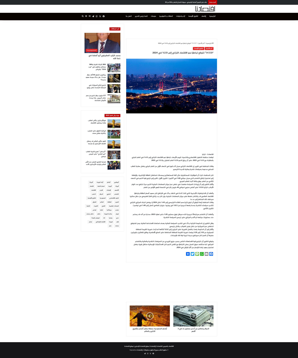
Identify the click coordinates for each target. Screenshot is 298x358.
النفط (88, 206)
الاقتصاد (93, 190)
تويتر (117, 214)
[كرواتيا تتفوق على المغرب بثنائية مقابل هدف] (114, 134)
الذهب (94, 194)
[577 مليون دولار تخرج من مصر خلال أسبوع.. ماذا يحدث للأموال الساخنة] (114, 99)
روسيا (110, 218)
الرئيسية (212, 16)
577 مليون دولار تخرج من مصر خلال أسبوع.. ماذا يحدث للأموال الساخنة (96, 98)
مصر (110, 226)
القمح (103, 206)
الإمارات (109, 190)
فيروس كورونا (95, 218)
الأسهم (117, 190)
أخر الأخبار (201, 43)
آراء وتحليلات (180, 16)
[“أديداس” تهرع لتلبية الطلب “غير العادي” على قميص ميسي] (114, 155)
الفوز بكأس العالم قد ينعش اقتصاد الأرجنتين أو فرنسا (96, 142)
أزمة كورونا (100, 182)
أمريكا (91, 182)
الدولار (101, 194)
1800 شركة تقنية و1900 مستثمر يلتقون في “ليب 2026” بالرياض (97, 67)
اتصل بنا (129, 16)
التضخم (116, 194)
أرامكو (108, 182)
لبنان (90, 222)
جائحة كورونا (108, 214)
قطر (118, 222)
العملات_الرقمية (114, 206)
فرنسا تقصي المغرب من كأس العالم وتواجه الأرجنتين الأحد (95, 163)
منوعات (153, 16)
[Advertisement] (171, 29)
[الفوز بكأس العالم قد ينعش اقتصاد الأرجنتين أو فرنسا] (114, 144)
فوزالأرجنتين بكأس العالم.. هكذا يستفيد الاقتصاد (97, 121)
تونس (94, 210)
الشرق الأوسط (193, 16)
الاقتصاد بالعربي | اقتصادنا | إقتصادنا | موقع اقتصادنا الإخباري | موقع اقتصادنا (149, 346)
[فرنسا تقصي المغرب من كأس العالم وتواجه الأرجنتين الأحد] (114, 165)
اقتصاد (92, 186)
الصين (117, 202)
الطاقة (109, 202)
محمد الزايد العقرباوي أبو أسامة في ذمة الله (104, 57)
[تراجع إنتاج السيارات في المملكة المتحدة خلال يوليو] (114, 88)
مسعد (117, 226)
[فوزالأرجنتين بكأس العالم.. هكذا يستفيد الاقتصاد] (114, 123)
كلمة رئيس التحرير (141, 16)
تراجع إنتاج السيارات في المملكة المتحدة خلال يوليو (96, 86)
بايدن (117, 210)
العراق (94, 202)
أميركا (117, 186)
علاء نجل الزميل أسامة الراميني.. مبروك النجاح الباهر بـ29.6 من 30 (186, 2)
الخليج (109, 194)
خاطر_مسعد (90, 214)
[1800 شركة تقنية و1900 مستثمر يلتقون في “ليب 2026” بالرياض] (114, 67)
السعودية (103, 198)
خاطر (98, 214)
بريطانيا (109, 210)
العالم (102, 202)
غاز (104, 218)
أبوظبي (116, 182)
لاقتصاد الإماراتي (100, 222)
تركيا (101, 210)
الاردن (101, 190)
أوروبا (110, 186)
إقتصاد (203, 16)
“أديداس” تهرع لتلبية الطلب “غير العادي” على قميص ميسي (96, 154)
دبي (117, 218)
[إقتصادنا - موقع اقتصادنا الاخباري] (199, 9)
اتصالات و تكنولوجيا (166, 16)
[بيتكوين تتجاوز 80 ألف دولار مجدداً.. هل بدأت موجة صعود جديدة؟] (114, 78)
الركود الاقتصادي (114, 198)
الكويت (96, 206)
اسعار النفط (101, 186)
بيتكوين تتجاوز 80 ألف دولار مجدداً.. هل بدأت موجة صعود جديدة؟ (96, 77)
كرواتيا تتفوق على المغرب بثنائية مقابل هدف (97, 132)
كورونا (111, 222)
